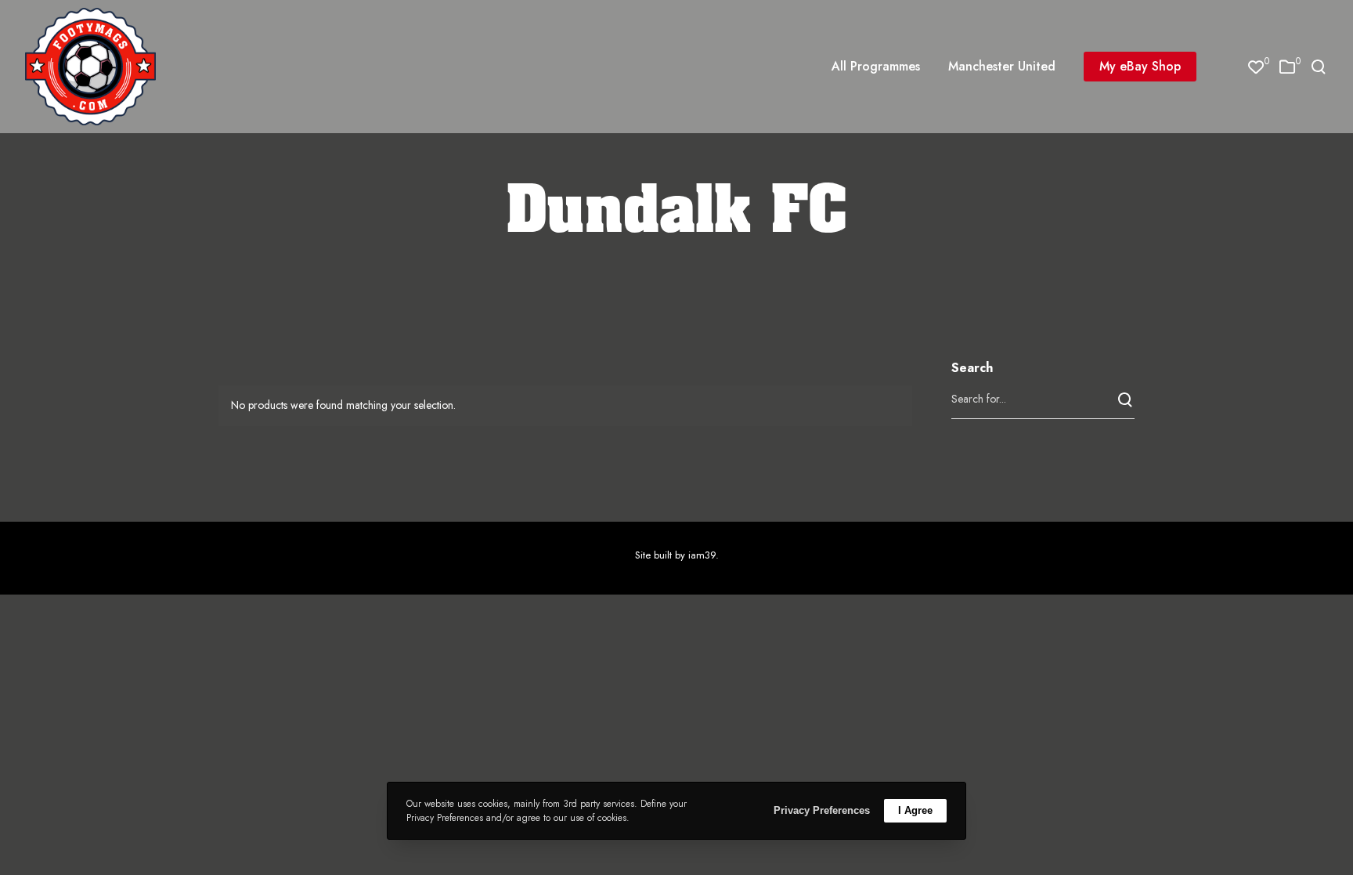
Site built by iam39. (677, 555)
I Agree (915, 810)
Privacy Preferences (822, 810)
